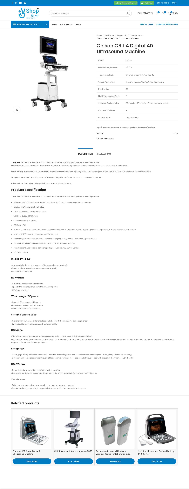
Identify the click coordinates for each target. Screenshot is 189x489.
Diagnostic (122, 35)
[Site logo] (28, 13)
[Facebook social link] (13, 3)
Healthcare (109, 35)
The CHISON (17, 162)
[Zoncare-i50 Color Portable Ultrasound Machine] (32, 429)
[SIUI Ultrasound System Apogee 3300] (73, 429)
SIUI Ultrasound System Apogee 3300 (73, 451)
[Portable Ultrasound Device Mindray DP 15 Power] (157, 429)
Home (99, 35)
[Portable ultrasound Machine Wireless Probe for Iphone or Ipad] (115, 429)
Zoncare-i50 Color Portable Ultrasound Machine (27, 452)
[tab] (85, 152)
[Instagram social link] (16, 3)
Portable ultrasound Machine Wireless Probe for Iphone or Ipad (113, 452)
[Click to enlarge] (16, 109)
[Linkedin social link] (24, 3)
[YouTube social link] (20, 3)
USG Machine (136, 35)
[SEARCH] (128, 13)
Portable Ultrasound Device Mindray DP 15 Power (156, 452)
